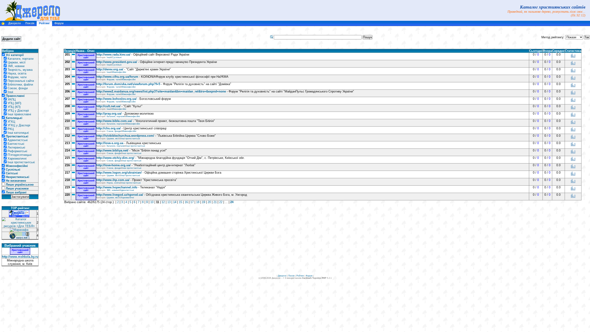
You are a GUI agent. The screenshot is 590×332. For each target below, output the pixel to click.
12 (163, 202)
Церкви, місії (17, 62)
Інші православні (19, 114)
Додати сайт (11, 39)
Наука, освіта (17, 73)
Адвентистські (18, 140)
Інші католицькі (18, 132)
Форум (59, 23)
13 (169, 202)
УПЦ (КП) (14, 107)
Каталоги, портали (20, 58)
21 (215, 202)
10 (151, 202)
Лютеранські (16, 147)
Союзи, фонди (18, 88)
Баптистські (16, 143)
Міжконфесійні (119, 72)
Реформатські (17, 151)
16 (186, 202)
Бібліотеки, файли (20, 84)
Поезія (29, 23)
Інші (10, 92)
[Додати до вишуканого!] (3, 24)
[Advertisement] (64, 37)
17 (192, 202)
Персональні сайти (21, 81)
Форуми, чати (17, 77)
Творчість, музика (20, 69)
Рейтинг (44, 23)
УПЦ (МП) (14, 103)
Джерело (14, 23)
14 (174, 202)
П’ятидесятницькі (20, 155)
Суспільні (116, 57)
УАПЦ (12, 99)
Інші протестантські (21, 162)
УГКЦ (11, 121)
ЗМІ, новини (16, 66)
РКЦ (11, 129)
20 (209, 202)
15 (180, 202)
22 (220, 202)
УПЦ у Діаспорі (18, 110)
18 (197, 202)
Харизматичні (17, 158)
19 (203, 202)
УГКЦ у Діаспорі (19, 125)
